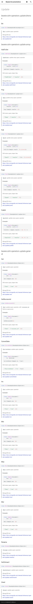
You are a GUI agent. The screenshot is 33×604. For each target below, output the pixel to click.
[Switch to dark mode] (27, 1)
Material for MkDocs (11, 602)
